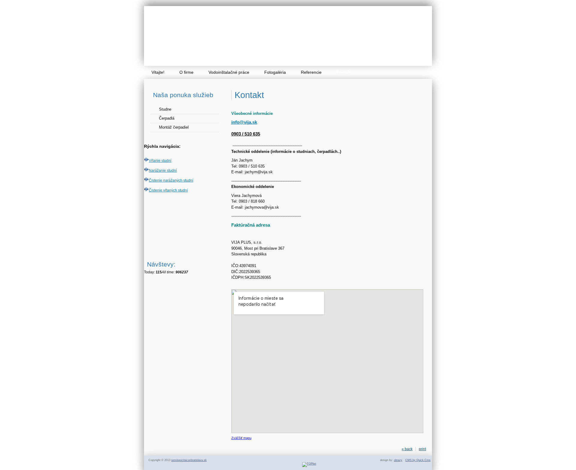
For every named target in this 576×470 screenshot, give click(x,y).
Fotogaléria (275, 72)
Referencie (311, 72)
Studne (165, 109)
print (422, 449)
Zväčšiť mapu (241, 438)
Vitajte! (158, 72)
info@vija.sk (244, 122)
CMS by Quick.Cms (417, 460)
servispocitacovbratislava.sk (189, 460)
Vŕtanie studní (160, 161)
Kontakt (344, 72)
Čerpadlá (166, 118)
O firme (186, 72)
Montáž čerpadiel (174, 127)
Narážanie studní (163, 170)
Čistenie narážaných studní (171, 180)
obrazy (398, 460)
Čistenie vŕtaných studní (168, 190)
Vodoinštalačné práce (228, 72)
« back (407, 449)
